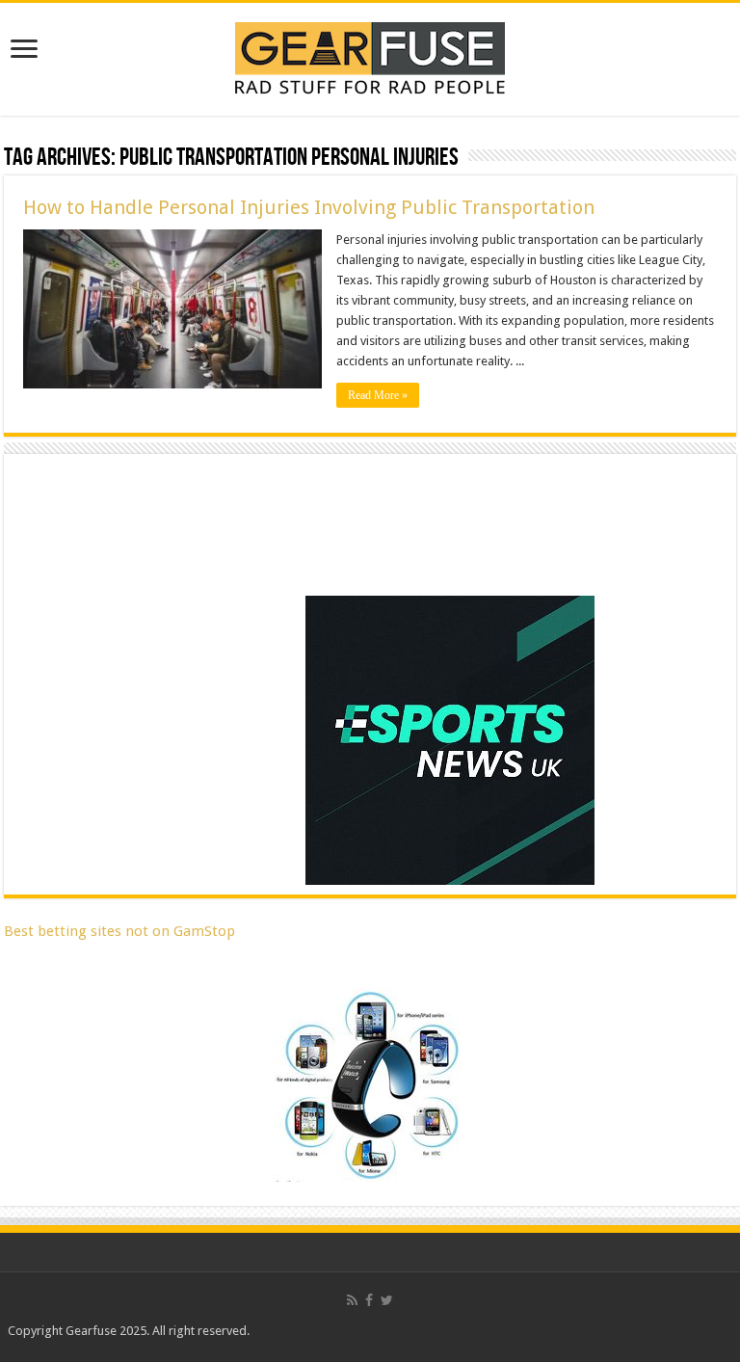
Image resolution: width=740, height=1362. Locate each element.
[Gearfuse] (370, 56)
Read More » (378, 395)
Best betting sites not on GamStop (119, 931)
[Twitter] (387, 1300)
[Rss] (352, 1300)
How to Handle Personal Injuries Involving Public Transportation (309, 207)
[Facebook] (369, 1300)
